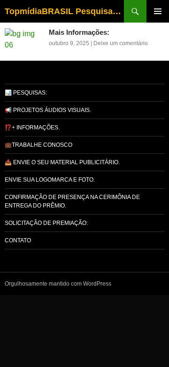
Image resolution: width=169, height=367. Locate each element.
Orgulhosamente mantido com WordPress (58, 283)
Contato (18, 240)
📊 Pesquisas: (26, 92)
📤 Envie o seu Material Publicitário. (62, 162)
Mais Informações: (79, 32)
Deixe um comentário (120, 43)
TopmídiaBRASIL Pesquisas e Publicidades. (64, 11)
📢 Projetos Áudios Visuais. (48, 110)
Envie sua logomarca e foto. (50, 179)
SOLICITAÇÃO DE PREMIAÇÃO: (46, 223)
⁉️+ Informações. (32, 127)
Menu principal (157, 11)
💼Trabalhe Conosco (38, 145)
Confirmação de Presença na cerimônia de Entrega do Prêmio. (72, 201)
